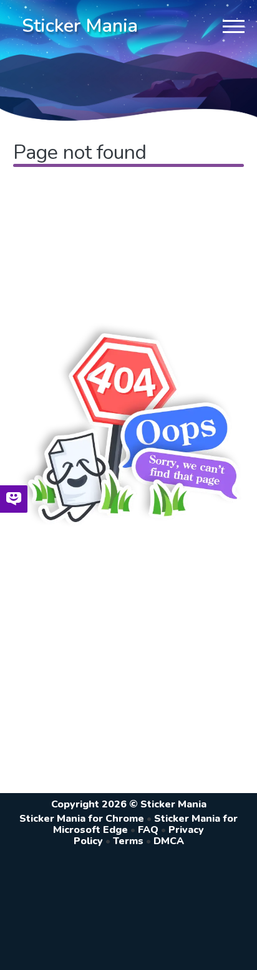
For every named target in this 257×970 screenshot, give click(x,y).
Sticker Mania (80, 26)
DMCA (168, 841)
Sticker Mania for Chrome (81, 818)
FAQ (148, 830)
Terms (128, 841)
